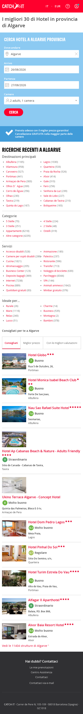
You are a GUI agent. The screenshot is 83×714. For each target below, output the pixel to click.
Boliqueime (50, 205)
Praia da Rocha (52, 171)
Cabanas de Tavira (54, 200)
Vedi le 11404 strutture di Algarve (25, 646)
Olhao (9, 195)
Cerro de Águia (14, 191)
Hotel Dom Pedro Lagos (46, 522)
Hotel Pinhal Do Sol (42, 547)
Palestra (48, 256)
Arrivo (8, 63)
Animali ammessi (53, 285)
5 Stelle (10, 221)
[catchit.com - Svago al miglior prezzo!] (13, 11)
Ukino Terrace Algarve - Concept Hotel (31, 497)
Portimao (11, 176)
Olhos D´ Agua (14, 186)
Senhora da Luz (52, 191)
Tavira (9, 200)
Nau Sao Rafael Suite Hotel (48, 408)
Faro (46, 186)
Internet (10, 280)
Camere (9, 94)
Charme (48, 306)
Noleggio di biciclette (55, 270)
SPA (46, 280)
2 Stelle (48, 226)
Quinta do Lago (14, 205)
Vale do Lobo (51, 195)
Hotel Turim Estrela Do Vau (48, 572)
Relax (9, 315)
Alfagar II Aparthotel (43, 600)
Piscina (10, 285)
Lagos (47, 161)
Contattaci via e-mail (41, 683)
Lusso (9, 320)
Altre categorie (14, 235)
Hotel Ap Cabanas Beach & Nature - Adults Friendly (41, 451)
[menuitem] (47, 6)
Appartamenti (14, 230)
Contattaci (41, 677)
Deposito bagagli (15, 275)
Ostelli (47, 230)
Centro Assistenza (41, 672)
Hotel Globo (37, 355)
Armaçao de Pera (16, 181)
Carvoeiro (11, 171)
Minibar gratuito (53, 290)
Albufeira (11, 161)
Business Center (15, 270)
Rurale (9, 306)
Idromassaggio (14, 266)
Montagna (49, 315)
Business (49, 310)
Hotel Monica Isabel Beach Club (52, 380)
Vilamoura (12, 166)
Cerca (13, 112)
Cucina (10, 261)
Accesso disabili (15, 251)
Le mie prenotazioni (41, 667)
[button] (76, 6)
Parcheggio (50, 275)
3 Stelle (10, 226)
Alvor (46, 176)
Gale (46, 181)
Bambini (48, 320)
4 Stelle (48, 221)
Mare (9, 310)
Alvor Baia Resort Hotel (46, 625)
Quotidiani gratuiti (16, 290)
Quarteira (49, 166)
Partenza (9, 78)
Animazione (50, 251)
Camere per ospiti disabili (20, 256)
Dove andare (12, 47)
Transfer (48, 266)
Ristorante (49, 261)
